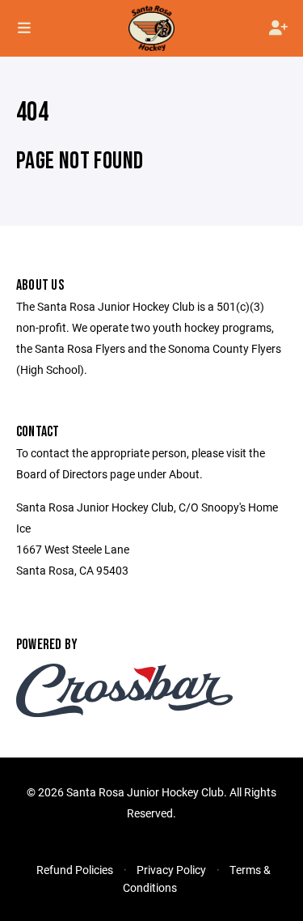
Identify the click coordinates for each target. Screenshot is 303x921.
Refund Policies (74, 869)
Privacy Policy (171, 869)
